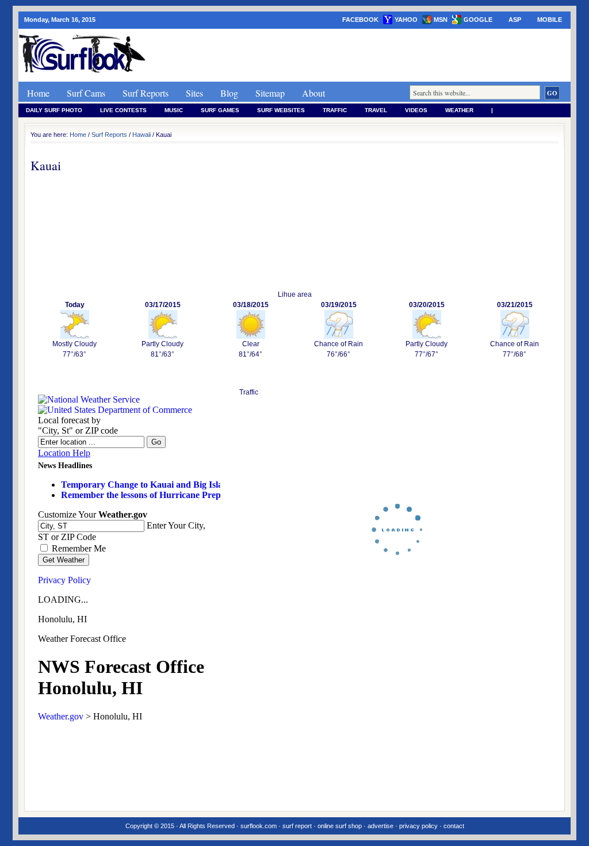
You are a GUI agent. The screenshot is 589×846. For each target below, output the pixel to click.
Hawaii (141, 134)
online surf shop (340, 825)
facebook (360, 19)
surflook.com (258, 825)
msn (441, 19)
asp (514, 19)
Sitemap (270, 93)
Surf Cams (86, 93)
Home (38, 93)
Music (174, 110)
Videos (416, 110)
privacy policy (418, 825)
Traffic (335, 110)
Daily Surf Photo (54, 110)
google (478, 19)
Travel (376, 110)
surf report (297, 825)
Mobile (549, 19)
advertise (380, 825)
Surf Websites (281, 110)
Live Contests (123, 110)
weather (459, 110)
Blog (229, 93)
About (313, 93)
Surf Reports (146, 93)
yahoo (406, 19)
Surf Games (220, 110)
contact (453, 825)
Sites (194, 93)
